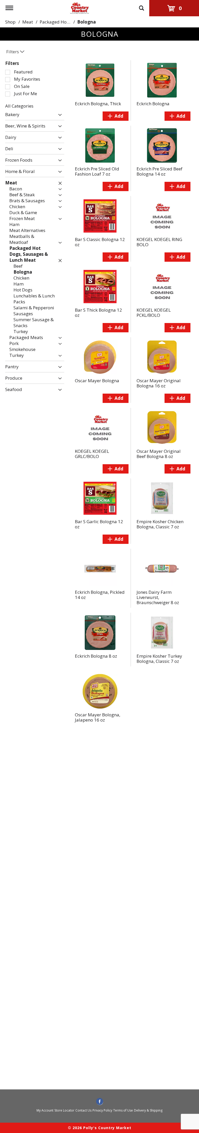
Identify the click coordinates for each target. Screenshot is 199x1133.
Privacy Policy (102, 1110)
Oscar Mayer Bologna (97, 381)
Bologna (86, 22)
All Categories (19, 106)
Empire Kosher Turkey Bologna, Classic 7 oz (159, 658)
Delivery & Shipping (148, 1110)
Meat (27, 22)
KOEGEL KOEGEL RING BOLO (159, 241)
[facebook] (99, 1102)
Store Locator (64, 1110)
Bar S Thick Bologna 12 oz (98, 312)
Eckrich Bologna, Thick (98, 104)
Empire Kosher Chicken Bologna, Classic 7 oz (160, 524)
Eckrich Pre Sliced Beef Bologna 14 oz (159, 171)
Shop (10, 22)
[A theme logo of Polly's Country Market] (79, 7)
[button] (58, 115)
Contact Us (83, 1110)
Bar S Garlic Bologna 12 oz (99, 524)
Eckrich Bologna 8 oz (96, 656)
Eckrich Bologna (153, 104)
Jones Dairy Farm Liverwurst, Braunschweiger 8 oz (158, 597)
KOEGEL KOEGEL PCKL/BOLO (154, 312)
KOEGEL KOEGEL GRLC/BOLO (92, 453)
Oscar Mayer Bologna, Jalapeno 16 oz (97, 717)
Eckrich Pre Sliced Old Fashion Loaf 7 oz (97, 171)
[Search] (141, 5)
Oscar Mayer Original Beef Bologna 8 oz (159, 453)
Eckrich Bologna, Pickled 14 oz (100, 594)
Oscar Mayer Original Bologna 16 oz (159, 383)
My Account (45, 1110)
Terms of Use (123, 1110)
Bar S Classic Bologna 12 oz (100, 241)
